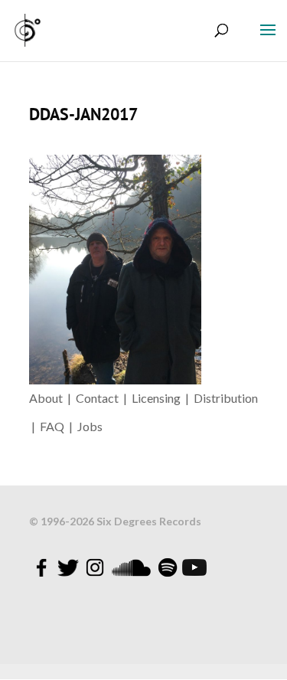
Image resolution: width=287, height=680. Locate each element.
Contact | (104, 398)
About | (52, 398)
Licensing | (163, 398)
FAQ (54, 426)
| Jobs (86, 426)
